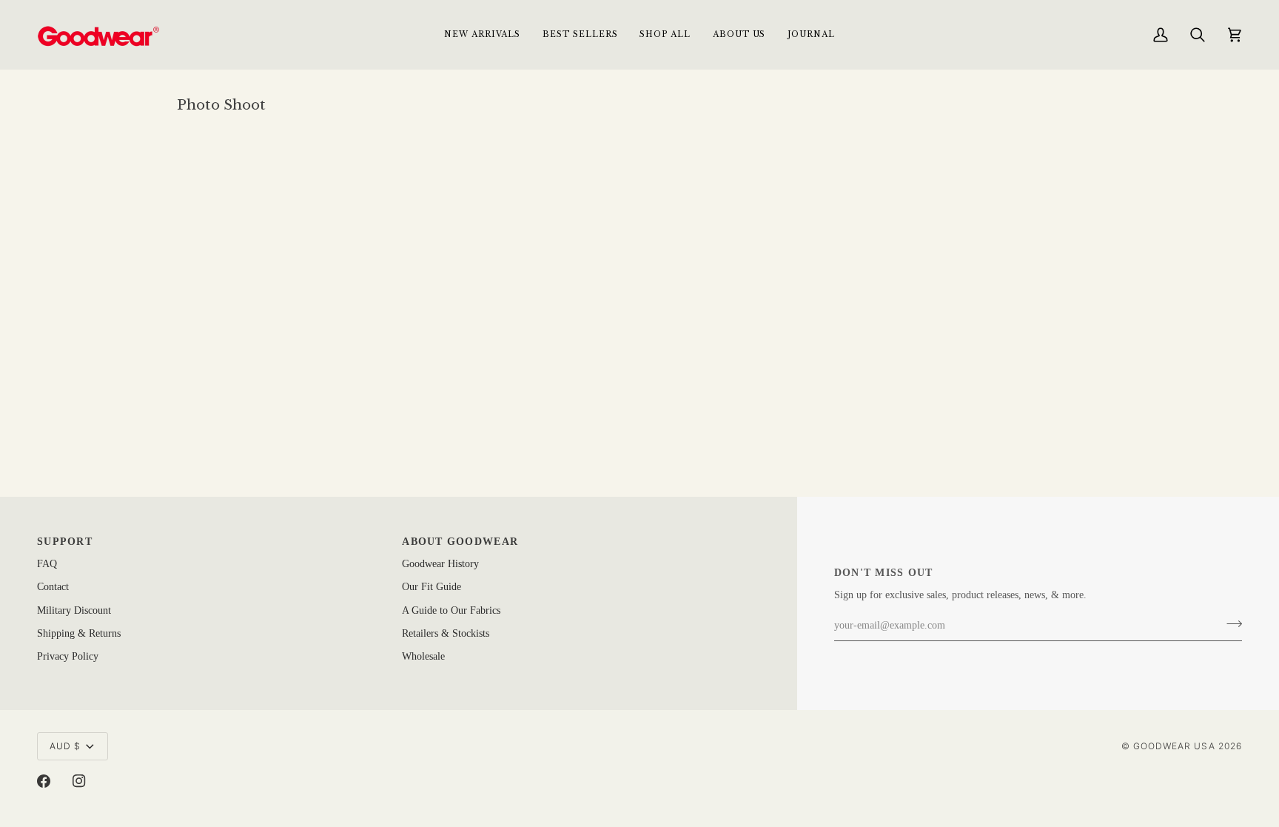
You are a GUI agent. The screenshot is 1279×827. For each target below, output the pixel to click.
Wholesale (423, 656)
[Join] (1230, 624)
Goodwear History (440, 563)
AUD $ (65, 745)
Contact (53, 586)
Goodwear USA (1174, 745)
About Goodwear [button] (460, 541)
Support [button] (65, 541)
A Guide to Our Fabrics (451, 610)
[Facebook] (43, 781)
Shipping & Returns (79, 633)
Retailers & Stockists (445, 633)
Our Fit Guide (431, 586)
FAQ (47, 563)
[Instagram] (79, 781)
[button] (664, 34)
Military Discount (74, 610)
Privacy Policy (67, 656)
